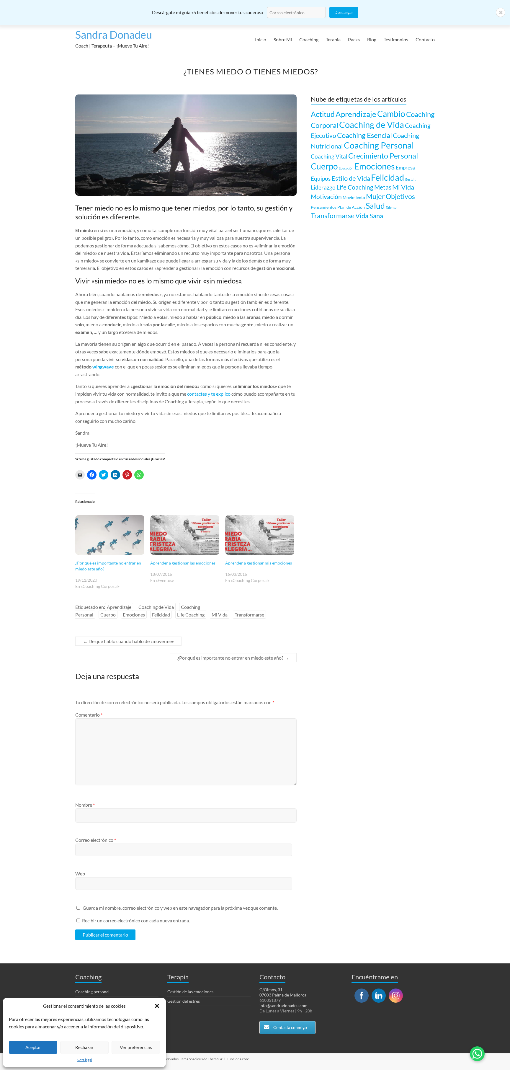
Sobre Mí (283, 39)
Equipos (321, 178)
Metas (382, 187)
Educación (346, 168)
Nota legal (84, 1060)
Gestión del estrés (183, 1001)
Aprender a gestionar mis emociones (258, 562)
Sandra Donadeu (113, 34)
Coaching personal (92, 991)
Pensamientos (323, 207)
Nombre (85, 805)
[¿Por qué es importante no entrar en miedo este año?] (109, 535)
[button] (157, 1006)
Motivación (326, 196)
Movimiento (354, 197)
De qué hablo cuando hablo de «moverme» (128, 641)
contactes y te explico (209, 394)
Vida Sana (369, 216)
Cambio (391, 114)
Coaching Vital (329, 156)
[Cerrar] (500, 12)
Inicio (260, 39)
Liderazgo (323, 187)
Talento (391, 207)
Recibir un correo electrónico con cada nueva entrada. (136, 920)
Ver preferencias (136, 1047)
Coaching (308, 39)
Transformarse (249, 614)
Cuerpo (108, 614)
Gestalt (410, 179)
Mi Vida (220, 614)
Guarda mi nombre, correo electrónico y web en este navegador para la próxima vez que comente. (180, 908)
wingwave (103, 366)
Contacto (425, 39)
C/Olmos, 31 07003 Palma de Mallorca (282, 992)
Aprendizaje (119, 607)
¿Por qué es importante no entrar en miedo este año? (233, 657)
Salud (375, 206)
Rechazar (84, 1047)
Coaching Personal (379, 145)
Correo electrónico (95, 840)
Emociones (134, 614)
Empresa (405, 167)
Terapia (333, 39)
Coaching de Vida (156, 607)
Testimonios (396, 39)
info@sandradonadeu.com (283, 1005)
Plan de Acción (351, 207)
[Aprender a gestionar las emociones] (184, 535)
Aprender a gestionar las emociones (182, 562)
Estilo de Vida (350, 178)
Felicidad (161, 614)
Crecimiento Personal (383, 155)
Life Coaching (191, 614)
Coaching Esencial (364, 135)
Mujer (375, 196)
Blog (371, 39)
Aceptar (33, 1047)
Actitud (323, 114)
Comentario (88, 714)
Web (80, 873)
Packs (354, 39)
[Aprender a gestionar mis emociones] (259, 535)
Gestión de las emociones (190, 991)
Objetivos (400, 196)
